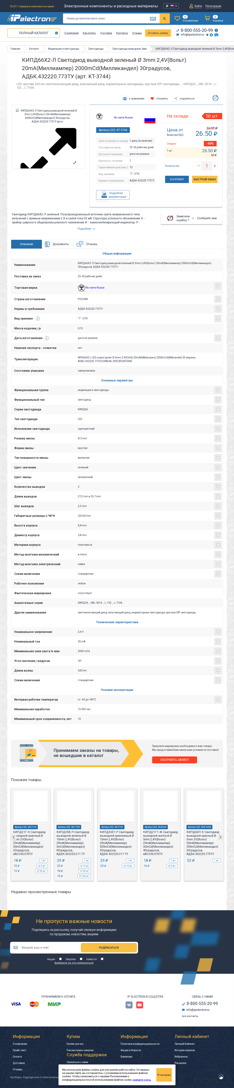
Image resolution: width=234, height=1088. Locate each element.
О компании (71, 33)
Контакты (122, 33)
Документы (61, 244)
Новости (91, 959)
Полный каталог (33, 33)
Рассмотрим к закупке (80, 1050)
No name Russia (123, 117)
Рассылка (180, 1063)
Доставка (106, 33)
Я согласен (164, 1074)
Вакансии (126, 1056)
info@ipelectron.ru (192, 34)
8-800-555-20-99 (197, 30)
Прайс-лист (20, 1050)
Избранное (181, 1056)
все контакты (190, 1016)
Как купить (89, 33)
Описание (26, 244)
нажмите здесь (142, 1079)
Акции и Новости (131, 1050)
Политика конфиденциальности (140, 1043)
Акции (51, 959)
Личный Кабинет (185, 1043)
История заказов (185, 1050)
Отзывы (137, 33)
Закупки (71, 959)
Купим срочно (75, 1043)
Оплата (17, 1056)
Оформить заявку (174, 760)
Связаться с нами (77, 1062)
